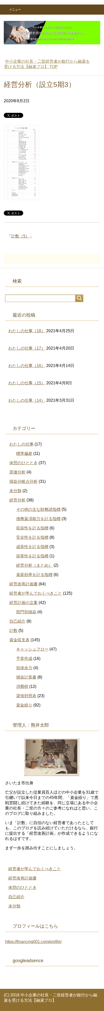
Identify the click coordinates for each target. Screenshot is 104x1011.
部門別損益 (26, 612)
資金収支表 (19, 640)
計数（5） (20, 236)
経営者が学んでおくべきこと (35, 593)
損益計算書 (26, 677)
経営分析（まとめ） (34, 565)
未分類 (15, 491)
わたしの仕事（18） (26, 331)
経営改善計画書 (23, 584)
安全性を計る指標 (32, 537)
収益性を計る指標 (32, 528)
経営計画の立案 (23, 602)
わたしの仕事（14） (26, 400)
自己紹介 (17, 621)
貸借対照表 (26, 696)
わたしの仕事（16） (26, 365)
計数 (13, 630)
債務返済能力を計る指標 (38, 519)
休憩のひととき (23, 463)
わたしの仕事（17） (26, 348)
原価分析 (17, 472)
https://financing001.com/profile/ (33, 941)
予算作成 (24, 658)
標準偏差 (24, 453)
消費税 (22, 686)
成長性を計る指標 (32, 547)
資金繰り (24, 705)
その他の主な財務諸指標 (38, 509)
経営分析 (17, 500)
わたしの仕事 (21, 444)
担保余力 (24, 668)
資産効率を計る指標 (34, 574)
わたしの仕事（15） (26, 383)
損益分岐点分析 (23, 481)
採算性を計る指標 (32, 556)
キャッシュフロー (32, 649)
